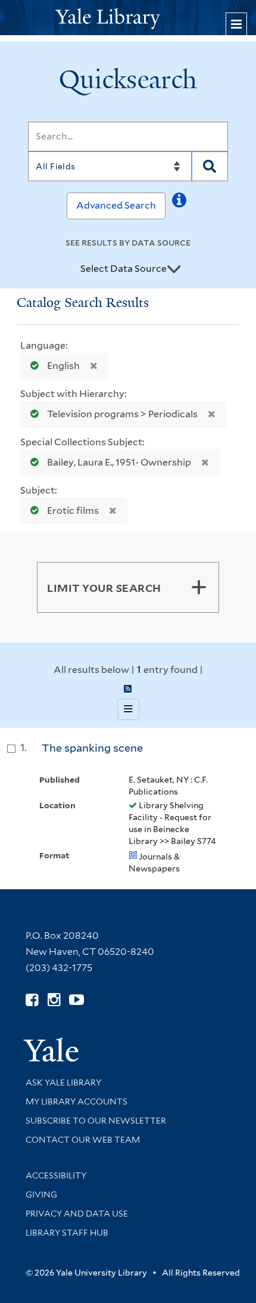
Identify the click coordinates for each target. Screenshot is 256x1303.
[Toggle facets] (199, 587)
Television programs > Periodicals (122, 414)
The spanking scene (92, 748)
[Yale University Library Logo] (128, 17)
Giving (41, 1194)
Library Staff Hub (67, 1232)
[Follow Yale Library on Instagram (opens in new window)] (54, 999)
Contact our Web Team (83, 1139)
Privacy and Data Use (77, 1213)
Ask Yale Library (63, 1082)
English (63, 365)
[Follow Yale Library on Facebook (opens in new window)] (32, 999)
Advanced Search (116, 205)
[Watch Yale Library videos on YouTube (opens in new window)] (76, 999)
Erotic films (73, 510)
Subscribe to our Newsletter (96, 1120)
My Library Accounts (76, 1101)
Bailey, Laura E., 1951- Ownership (119, 462)
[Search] (210, 166)
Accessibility (56, 1175)
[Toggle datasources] (174, 269)
